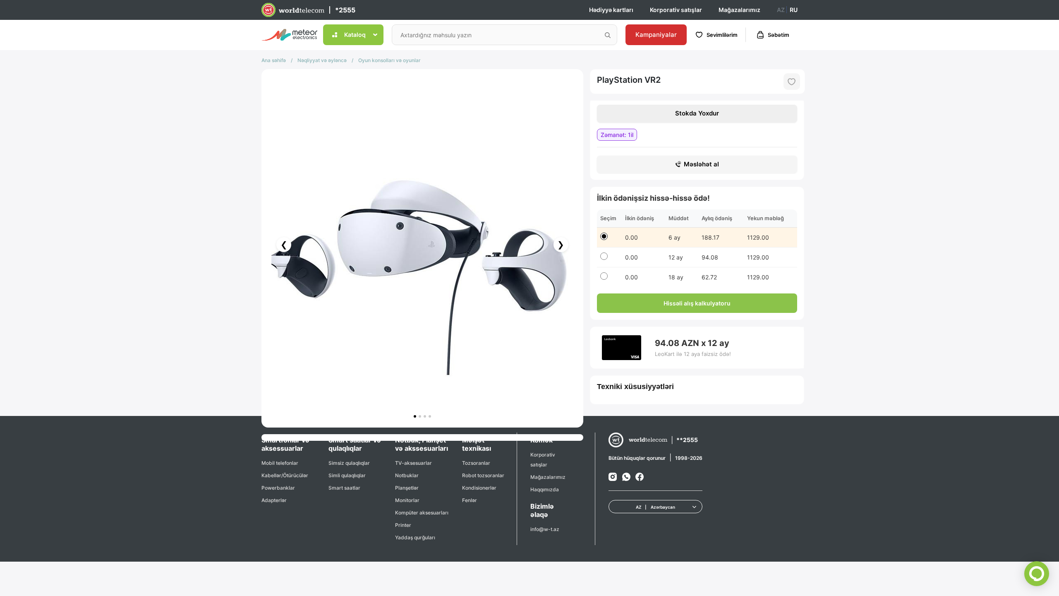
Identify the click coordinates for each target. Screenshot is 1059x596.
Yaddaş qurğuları (415, 537)
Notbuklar (407, 475)
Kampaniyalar (656, 34)
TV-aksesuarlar (413, 463)
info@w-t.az (544, 529)
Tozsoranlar (476, 463)
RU (794, 9)
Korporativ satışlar (676, 9)
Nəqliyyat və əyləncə (322, 60)
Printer (403, 525)
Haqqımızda (544, 489)
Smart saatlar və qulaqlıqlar (354, 444)
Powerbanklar (278, 488)
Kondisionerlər (479, 488)
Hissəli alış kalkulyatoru (697, 303)
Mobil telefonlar (279, 463)
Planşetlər (407, 488)
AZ (781, 9)
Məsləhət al (701, 164)
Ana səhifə (273, 60)
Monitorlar (407, 500)
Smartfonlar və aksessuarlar (285, 444)
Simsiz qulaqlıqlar (349, 463)
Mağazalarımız (739, 9)
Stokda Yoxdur (697, 113)
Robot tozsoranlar (483, 475)
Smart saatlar (344, 488)
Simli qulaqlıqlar (347, 475)
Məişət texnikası (476, 444)
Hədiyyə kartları (611, 9)
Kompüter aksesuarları (421, 512)
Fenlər (469, 500)
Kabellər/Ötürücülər (284, 475)
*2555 (345, 10)
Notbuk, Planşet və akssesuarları (421, 444)
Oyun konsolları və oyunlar (389, 60)
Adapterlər (274, 500)
